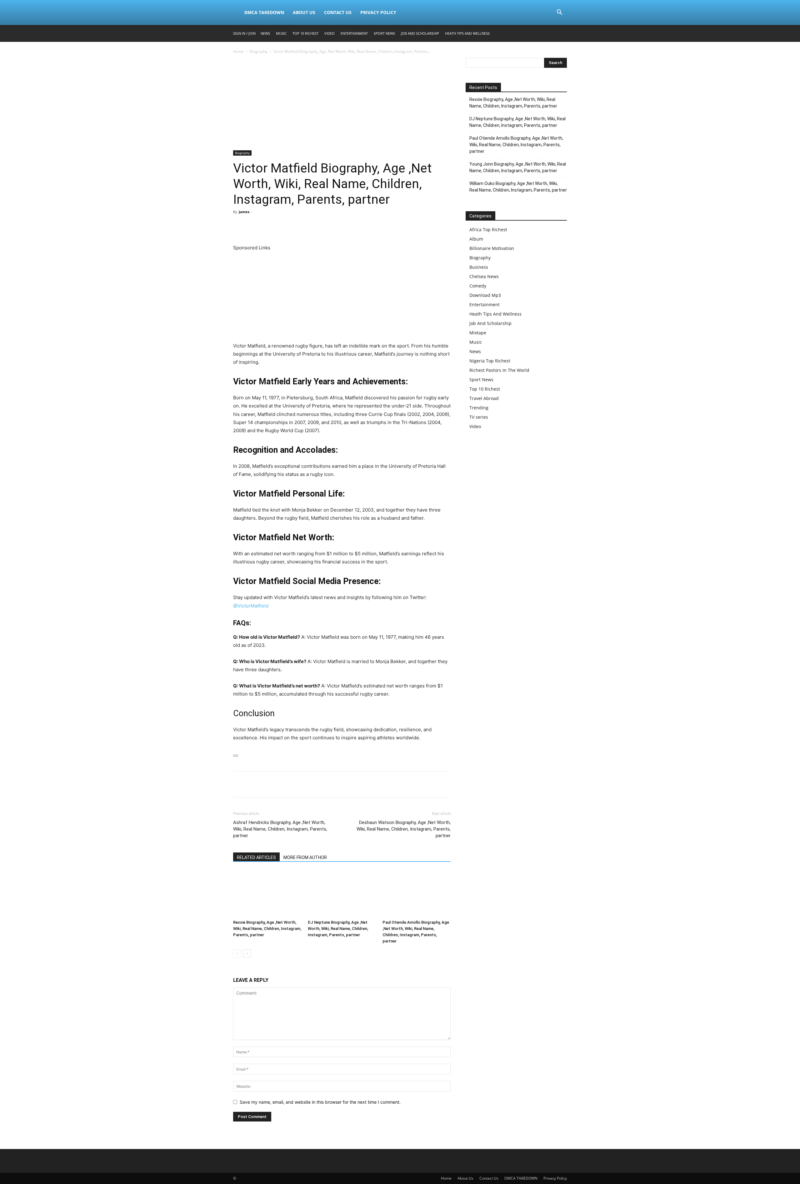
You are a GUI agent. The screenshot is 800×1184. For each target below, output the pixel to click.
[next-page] (247, 953)
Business (478, 267)
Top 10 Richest (305, 33)
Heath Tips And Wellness (467, 33)
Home (238, 51)
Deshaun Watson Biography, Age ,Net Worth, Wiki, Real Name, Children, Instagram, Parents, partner (404, 829)
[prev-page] (237, 953)
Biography (259, 51)
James (244, 211)
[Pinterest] (268, 226)
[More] (325, 226)
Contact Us (338, 12)
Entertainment (354, 33)
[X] (254, 226)
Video (329, 33)
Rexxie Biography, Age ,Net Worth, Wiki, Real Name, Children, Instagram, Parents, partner (267, 928)
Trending (478, 408)
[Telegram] (311, 226)
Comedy (477, 286)
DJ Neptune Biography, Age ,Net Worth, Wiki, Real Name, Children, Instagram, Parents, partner (338, 928)
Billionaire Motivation (491, 248)
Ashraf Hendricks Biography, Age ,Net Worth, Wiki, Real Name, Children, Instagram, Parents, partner (280, 829)
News (265, 33)
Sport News (384, 33)
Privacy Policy (378, 12)
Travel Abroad (484, 398)
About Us (304, 12)
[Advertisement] (342, 104)
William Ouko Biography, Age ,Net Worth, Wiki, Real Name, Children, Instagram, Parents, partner (518, 186)
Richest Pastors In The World (499, 370)
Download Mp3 (485, 295)
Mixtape (477, 333)
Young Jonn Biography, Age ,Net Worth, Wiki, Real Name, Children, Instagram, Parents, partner (517, 167)
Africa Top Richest (488, 229)
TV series (478, 417)
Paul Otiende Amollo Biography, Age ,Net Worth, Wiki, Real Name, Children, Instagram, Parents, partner (516, 145)
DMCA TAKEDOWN (264, 12)
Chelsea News (484, 276)
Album (476, 239)
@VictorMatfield (250, 606)
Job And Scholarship (420, 33)
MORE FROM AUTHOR (305, 857)
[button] (559, 13)
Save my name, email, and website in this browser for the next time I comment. (320, 1102)
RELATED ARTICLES (256, 857)
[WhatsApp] (282, 226)
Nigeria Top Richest (489, 361)
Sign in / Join (244, 33)
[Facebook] (239, 226)
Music (281, 33)
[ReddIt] (297, 226)
